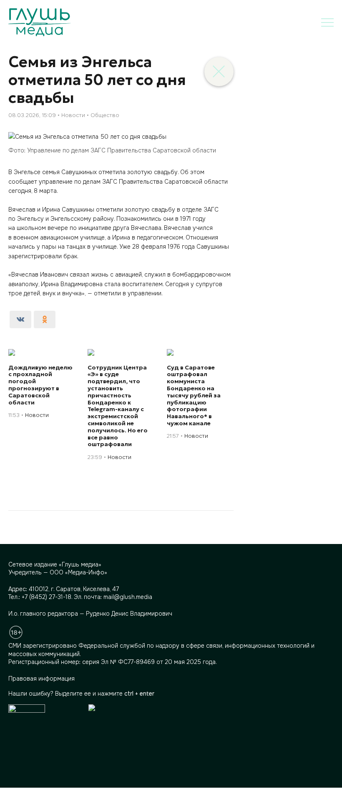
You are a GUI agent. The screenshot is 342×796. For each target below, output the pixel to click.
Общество (105, 115)
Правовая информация (41, 678)
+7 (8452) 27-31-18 (46, 597)
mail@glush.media (127, 597)
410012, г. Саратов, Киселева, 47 (74, 589)
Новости (73, 115)
